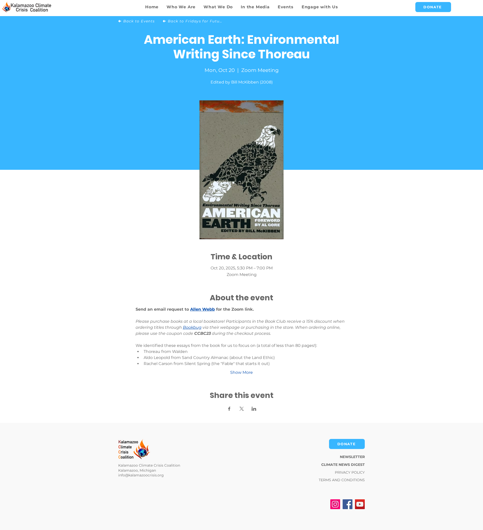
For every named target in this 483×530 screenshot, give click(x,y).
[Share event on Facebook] (229, 409)
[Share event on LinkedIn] (254, 409)
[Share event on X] (241, 409)
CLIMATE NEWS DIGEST (343, 464)
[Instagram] (335, 504)
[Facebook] (347, 504)
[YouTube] (360, 504)
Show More (241, 372)
